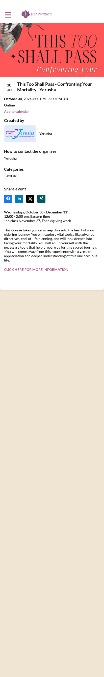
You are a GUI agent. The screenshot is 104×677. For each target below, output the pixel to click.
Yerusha (45, 134)
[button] (16, 111)
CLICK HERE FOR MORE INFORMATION (36, 269)
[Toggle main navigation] (8, 14)
